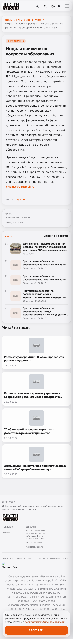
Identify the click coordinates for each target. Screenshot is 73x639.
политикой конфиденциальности (44, 622)
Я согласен (36, 630)
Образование (16, 41)
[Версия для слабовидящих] (53, 6)
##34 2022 (21, 199)
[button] (67, 6)
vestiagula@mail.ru (34, 547)
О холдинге (8, 558)
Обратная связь (25, 558)
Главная (6, 532)
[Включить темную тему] (45, 6)
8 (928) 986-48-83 (34, 542)
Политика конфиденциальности (52, 558)
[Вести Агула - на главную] (17, 6)
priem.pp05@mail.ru (20, 186)
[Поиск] (37, 6)
